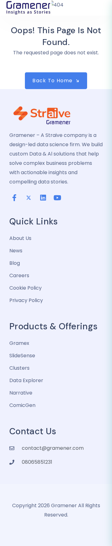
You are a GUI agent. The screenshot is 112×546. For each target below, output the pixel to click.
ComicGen (22, 405)
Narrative (20, 392)
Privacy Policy (26, 300)
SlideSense (22, 355)
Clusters (19, 368)
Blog (14, 263)
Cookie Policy (25, 287)
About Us (20, 238)
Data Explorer (26, 380)
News (15, 250)
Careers (19, 275)
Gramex (19, 343)
